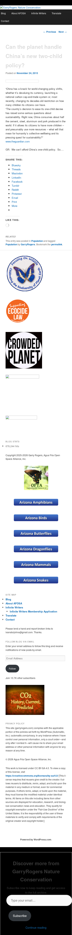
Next (63, 31)
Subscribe (20, 915)
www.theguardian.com (18, 141)
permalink (56, 244)
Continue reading (36, 927)
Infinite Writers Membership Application (33, 611)
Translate (56, 13)
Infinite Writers (38, 13)
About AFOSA (18, 13)
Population (37, 241)
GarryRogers (28, 244)
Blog (8, 599)
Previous (49, 31)
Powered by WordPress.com (35, 839)
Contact (10, 619)
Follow (12, 668)
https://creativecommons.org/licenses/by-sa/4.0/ (32, 775)
